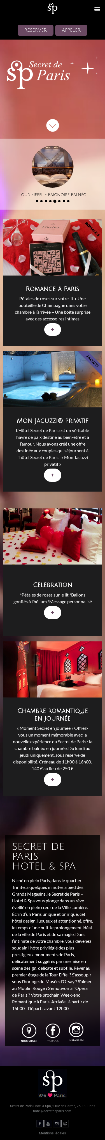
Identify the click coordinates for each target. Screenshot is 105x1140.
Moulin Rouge (31, 988)
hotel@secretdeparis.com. (52, 1111)
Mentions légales (52, 1133)
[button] (97, 8)
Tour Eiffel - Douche (52, 194)
